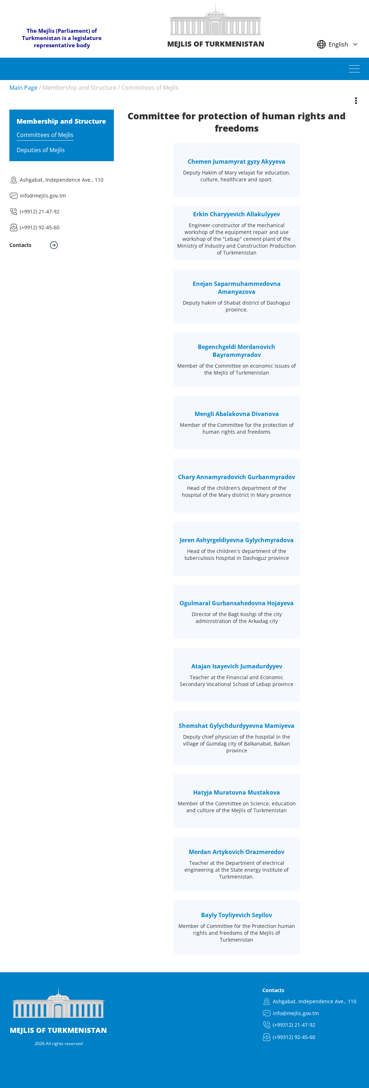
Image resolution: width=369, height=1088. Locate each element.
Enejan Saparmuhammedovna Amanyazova (237, 288)
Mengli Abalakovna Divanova (237, 414)
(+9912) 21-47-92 (39, 211)
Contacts (273, 990)
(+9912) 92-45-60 (39, 227)
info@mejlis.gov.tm (43, 195)
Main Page (23, 88)
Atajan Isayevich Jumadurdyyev (236, 666)
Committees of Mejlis (149, 88)
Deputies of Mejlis (41, 150)
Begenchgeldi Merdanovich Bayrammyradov (236, 351)
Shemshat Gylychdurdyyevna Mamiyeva (236, 726)
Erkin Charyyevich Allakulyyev (236, 214)
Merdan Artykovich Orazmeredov (236, 852)
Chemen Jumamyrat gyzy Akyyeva (236, 161)
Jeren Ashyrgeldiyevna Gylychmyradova (237, 540)
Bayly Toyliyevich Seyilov (236, 915)
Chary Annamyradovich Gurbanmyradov (236, 477)
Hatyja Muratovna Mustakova (236, 792)
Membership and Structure (79, 88)
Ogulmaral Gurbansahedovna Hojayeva (236, 603)
